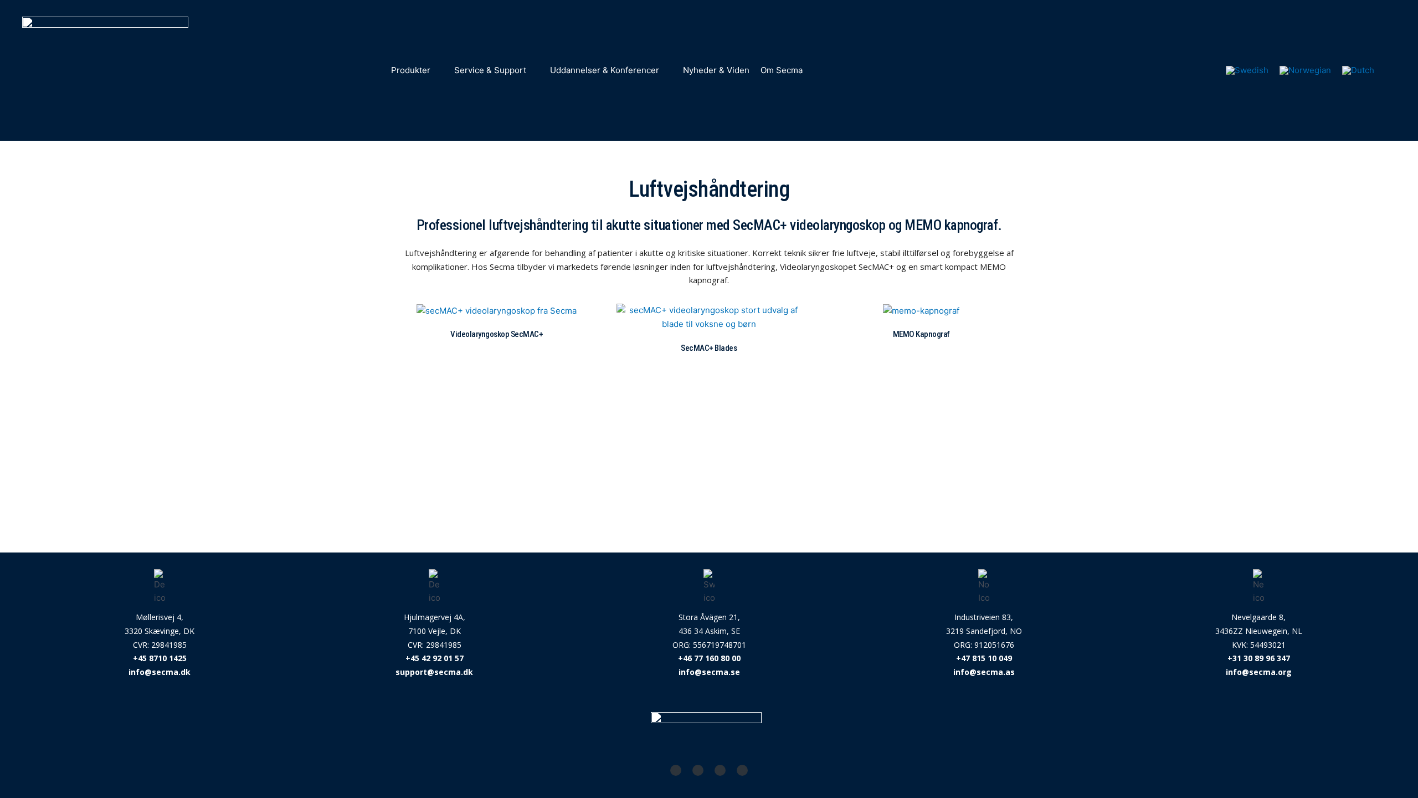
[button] (417, 70)
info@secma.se (709, 672)
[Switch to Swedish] (1247, 70)
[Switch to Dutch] (1358, 70)
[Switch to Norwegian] (1305, 70)
